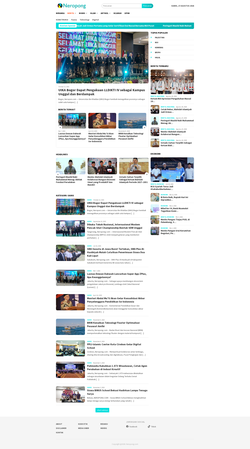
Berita (153, 96)
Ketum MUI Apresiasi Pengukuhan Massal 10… (171, 100)
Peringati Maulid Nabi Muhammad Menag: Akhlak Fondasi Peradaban (173, 25)
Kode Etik (83, 424)
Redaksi (104, 424)
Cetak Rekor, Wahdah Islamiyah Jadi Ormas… (176, 110)
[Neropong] (71, 5)
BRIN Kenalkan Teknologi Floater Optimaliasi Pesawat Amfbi (130, 136)
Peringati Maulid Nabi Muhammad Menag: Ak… (177, 121)
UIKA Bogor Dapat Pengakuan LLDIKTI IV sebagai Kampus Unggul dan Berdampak (101, 92)
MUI (156, 42)
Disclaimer (61, 428)
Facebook (133, 426)
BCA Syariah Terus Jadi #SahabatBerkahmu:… (162, 187)
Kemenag (159, 47)
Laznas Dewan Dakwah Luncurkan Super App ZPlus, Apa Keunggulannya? (72, 136)
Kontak (59, 432)
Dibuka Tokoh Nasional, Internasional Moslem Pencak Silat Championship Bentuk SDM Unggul (114, 226)
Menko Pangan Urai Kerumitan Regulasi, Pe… (176, 232)
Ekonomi (160, 184)
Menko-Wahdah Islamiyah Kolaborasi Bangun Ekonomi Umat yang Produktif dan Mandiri (101, 181)
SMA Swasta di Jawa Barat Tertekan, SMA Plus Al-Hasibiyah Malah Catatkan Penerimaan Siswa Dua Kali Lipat (116, 252)
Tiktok (153, 426)
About (59, 424)
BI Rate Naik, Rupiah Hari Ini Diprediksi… (174, 198)
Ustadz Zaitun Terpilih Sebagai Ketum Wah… (176, 144)
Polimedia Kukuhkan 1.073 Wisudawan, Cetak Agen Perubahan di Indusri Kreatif (117, 367)
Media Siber (83, 428)
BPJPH (157, 52)
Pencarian (147, 5)
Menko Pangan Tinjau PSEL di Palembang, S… (175, 220)
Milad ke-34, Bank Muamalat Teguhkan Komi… (174, 209)
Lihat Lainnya (102, 410)
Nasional (160, 96)
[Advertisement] (172, 286)
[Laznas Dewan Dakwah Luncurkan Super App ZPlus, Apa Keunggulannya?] (72, 121)
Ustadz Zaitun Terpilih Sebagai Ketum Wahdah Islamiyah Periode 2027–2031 (133, 180)
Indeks (103, 428)
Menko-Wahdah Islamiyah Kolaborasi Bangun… (173, 133)
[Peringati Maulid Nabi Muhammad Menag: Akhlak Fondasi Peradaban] (70, 166)
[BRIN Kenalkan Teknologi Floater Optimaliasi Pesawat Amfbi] (132, 121)
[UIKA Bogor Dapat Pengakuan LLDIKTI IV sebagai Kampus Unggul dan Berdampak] (102, 57)
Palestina (159, 37)
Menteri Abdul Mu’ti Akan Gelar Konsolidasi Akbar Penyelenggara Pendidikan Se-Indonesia (101, 137)
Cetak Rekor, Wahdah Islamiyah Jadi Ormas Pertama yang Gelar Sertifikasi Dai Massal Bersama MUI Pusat (79, 25)
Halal (157, 57)
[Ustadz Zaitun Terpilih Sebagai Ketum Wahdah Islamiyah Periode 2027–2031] (134, 166)
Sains (89, 200)
